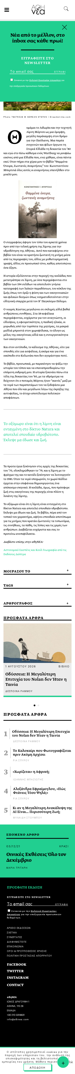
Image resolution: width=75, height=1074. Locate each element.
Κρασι (64, 846)
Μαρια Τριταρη (17, 867)
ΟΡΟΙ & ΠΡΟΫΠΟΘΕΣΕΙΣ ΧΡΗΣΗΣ (27, 951)
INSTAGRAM (18, 977)
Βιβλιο (64, 666)
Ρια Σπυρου (21, 760)
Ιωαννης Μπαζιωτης (28, 779)
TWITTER (15, 971)
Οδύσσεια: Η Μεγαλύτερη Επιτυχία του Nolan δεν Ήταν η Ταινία (41, 734)
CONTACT (15, 985)
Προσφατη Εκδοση (24, 887)
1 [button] (34, 705)
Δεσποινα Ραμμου (26, 741)
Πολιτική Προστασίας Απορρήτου (45, 80)
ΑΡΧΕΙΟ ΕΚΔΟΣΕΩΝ (19, 927)
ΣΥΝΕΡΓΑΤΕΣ (14, 937)
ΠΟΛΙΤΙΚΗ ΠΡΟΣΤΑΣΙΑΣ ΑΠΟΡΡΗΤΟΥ (29, 955)
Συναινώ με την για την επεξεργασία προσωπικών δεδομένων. (34, 914)
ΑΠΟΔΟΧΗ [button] (37, 1067)
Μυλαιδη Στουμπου (27, 817)
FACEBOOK (16, 964)
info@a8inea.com (18, 1019)
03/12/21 (13, 846)
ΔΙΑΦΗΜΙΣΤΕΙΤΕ (17, 941)
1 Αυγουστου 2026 (20, 666)
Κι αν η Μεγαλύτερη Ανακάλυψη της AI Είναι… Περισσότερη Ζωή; (42, 810)
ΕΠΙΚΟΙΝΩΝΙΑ (15, 946)
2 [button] (38, 705)
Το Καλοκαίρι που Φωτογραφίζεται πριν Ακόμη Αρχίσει (42, 753)
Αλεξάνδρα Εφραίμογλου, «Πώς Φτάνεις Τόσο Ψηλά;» (39, 791)
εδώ (70, 1061)
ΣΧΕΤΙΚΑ (12, 932)
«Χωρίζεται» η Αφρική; (31, 772)
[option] (37, 660)
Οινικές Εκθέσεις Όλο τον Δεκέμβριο (36, 857)
